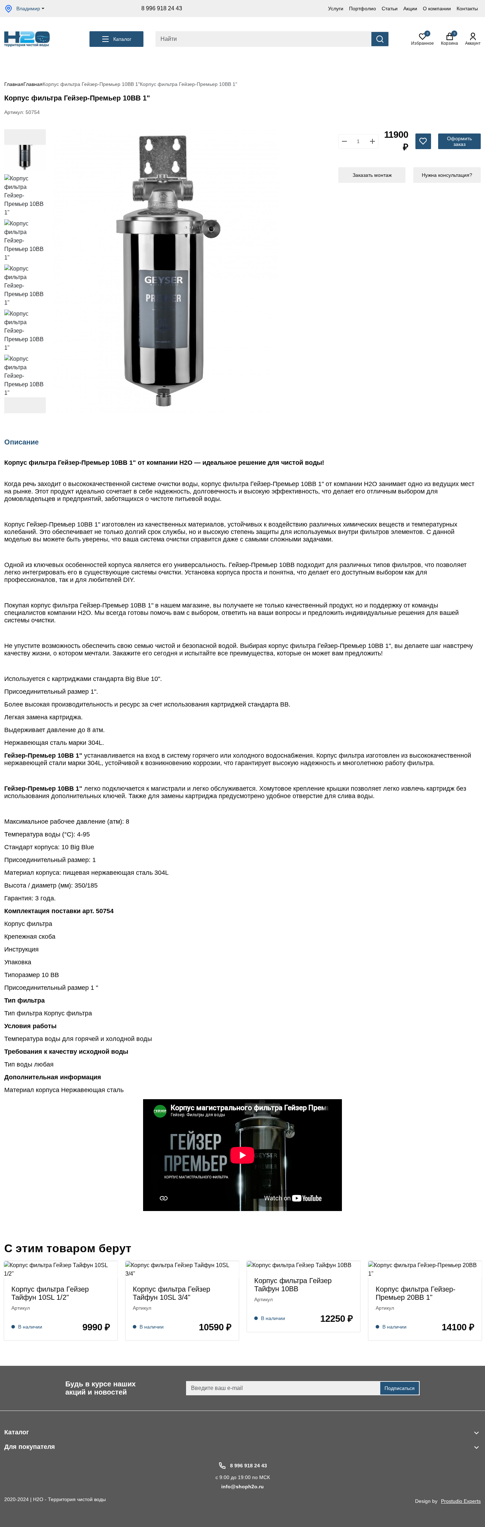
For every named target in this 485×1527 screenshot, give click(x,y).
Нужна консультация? (447, 175)
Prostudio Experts (461, 1501)
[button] (25, 405)
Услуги (335, 8)
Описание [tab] (21, 442)
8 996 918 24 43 (161, 8)
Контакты (467, 8)
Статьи (390, 8)
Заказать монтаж (372, 175)
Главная (13, 84)
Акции (410, 8)
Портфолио (362, 8)
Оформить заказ (459, 141)
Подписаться (400, 1388)
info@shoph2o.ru (242, 1486)
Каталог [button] (122, 39)
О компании (437, 8)
